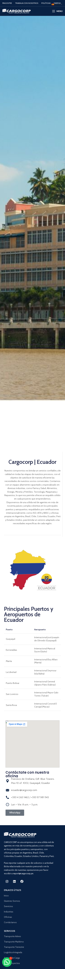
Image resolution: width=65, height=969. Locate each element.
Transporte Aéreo (12, 936)
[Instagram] (7, 881)
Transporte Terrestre (14, 947)
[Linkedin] (14, 881)
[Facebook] (22, 881)
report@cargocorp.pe (23, 873)
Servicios (8, 906)
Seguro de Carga (12, 957)
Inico (6, 895)
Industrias (8, 911)
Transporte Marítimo (14, 941)
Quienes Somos (12, 901)
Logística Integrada (13, 952)
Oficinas (8, 917)
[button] (7, 962)
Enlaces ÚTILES (12, 890)
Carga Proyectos (12, 963)
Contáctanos (10, 922)
